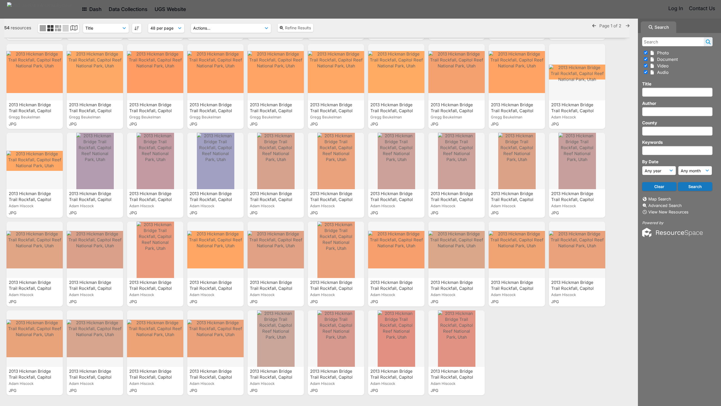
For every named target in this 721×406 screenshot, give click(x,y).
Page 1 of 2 (610, 25)
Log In (675, 8)
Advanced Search (665, 205)
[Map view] (74, 28)
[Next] (627, 25)
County (649, 122)
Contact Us (702, 8)
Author (649, 103)
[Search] (708, 41)
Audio (662, 72)
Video (662, 66)
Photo (662, 53)
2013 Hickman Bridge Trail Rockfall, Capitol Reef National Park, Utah (34, 110)
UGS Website (170, 9)
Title (646, 84)
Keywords (652, 142)
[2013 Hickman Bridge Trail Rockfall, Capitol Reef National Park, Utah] (34, 72)
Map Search (659, 199)
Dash (95, 9)
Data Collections (128, 9)
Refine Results (298, 27)
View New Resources (668, 211)
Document (666, 59)
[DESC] (136, 28)
